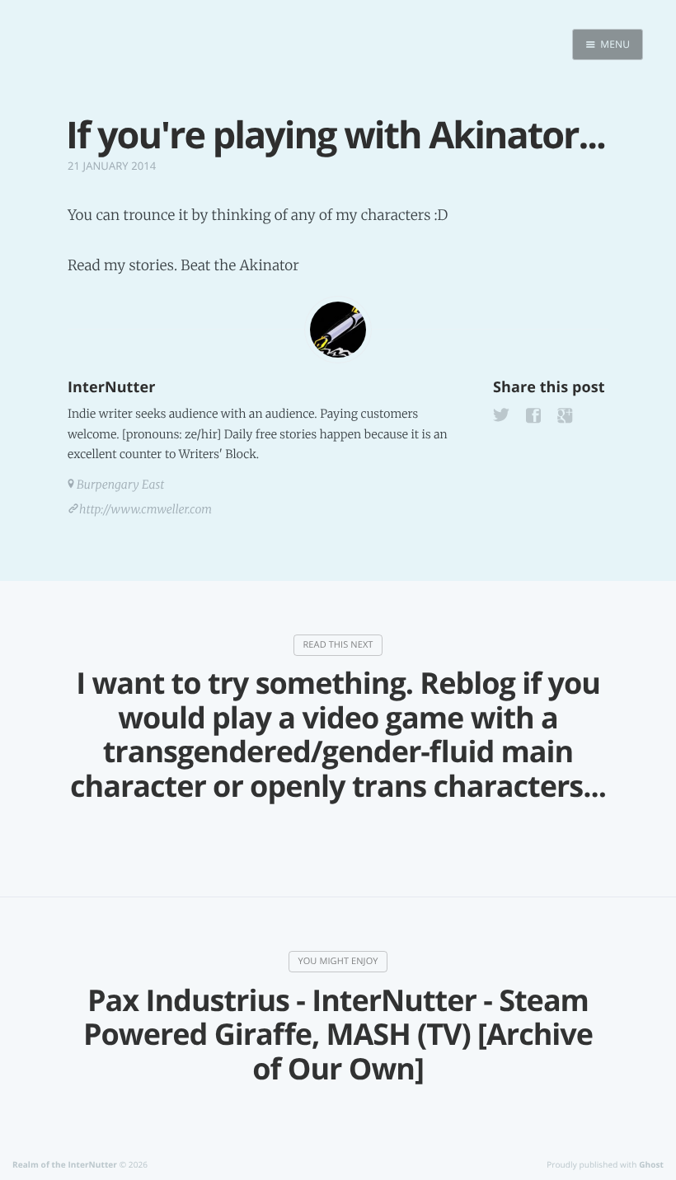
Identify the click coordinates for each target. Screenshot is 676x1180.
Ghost (651, 1164)
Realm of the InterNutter (64, 1164)
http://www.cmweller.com (145, 509)
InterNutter (111, 387)
